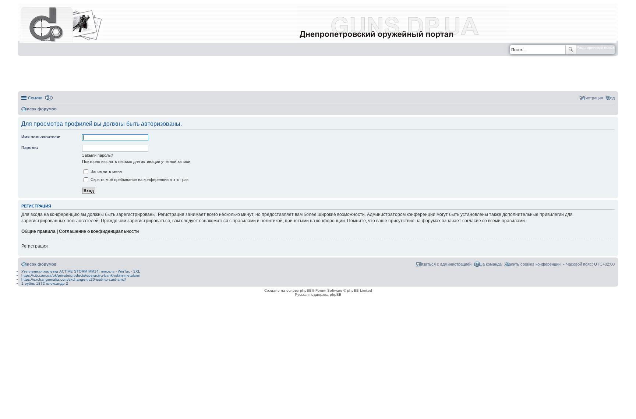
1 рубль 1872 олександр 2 (44, 283)
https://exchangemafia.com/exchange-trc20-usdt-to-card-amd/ (73, 279)
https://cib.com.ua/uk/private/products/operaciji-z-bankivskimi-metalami (80, 275)
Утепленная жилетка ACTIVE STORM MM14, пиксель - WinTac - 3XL (80, 271)
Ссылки (35, 98)
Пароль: (29, 147)
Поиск (570, 49)
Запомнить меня (105, 171)
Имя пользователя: (40, 137)
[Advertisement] (318, 73)
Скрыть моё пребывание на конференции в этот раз (138, 179)
